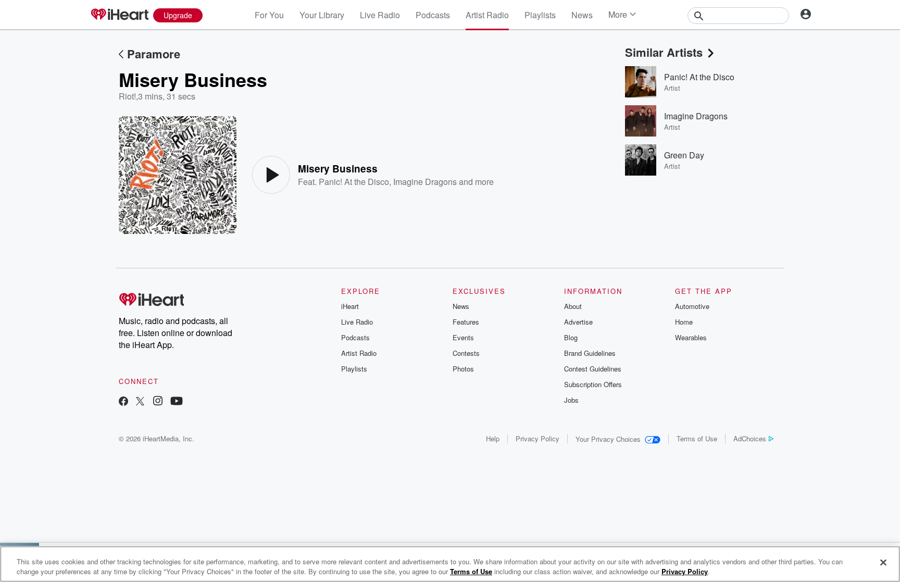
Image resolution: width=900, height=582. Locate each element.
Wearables (691, 337)
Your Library (321, 15)
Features (466, 322)
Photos (463, 369)
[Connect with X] (140, 402)
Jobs (571, 400)
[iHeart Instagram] (157, 402)
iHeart (350, 306)
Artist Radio (487, 15)
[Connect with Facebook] (123, 402)
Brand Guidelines (590, 353)
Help (492, 438)
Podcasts (433, 15)
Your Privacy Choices (608, 439)
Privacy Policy (537, 438)
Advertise (578, 322)
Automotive (692, 306)
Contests (466, 353)
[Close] (883, 562)
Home (684, 322)
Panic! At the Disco (354, 182)
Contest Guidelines (592, 369)
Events (463, 337)
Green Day (684, 155)
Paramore (153, 53)
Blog (571, 337)
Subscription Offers (593, 384)
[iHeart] (119, 15)
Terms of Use (697, 438)
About (573, 306)
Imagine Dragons (425, 182)
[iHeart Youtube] (176, 402)
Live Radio (380, 15)
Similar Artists (664, 52)
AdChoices (749, 438)
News (582, 15)
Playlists (540, 15)
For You (269, 15)
